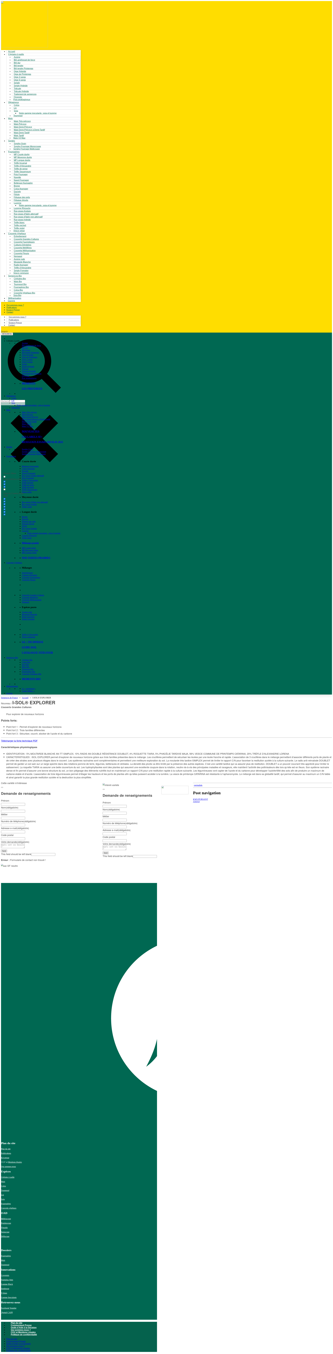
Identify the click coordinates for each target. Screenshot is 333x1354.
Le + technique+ (28, 689)
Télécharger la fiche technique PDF (19, 740)
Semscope (5, 1232)
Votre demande (117, 843)
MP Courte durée (29, 548)
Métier (106, 816)
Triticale (25, 369)
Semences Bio (12, 657)
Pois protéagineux (21, 99)
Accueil (25, 698)
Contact (10, 312)
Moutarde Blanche (29, 614)
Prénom (107, 802)
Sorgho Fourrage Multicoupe (26, 149)
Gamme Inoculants (9, 1297)
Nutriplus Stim (7, 1280)
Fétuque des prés (29, 521)
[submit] (104, 789)
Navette (25, 471)
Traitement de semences (25, 94)
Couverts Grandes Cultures (33, 595)
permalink (198, 785)
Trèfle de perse (28, 485)
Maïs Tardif (26, 424)
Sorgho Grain (27, 449)
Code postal (109, 837)
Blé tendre (26, 350)
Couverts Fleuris (28, 580)
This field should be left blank (118, 856)
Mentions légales (15, 1162)
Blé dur (25, 348)
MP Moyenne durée (30, 550)
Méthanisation (12, 686)
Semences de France (9, 698)
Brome (24, 517)
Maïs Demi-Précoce (30, 417)
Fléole (24, 526)
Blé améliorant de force (24, 60)
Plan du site (6, 1149)
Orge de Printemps (29, 357)
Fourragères (11, 456)
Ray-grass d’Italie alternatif (33, 476)
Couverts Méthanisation (31, 600)
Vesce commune (28, 637)
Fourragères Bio (28, 672)
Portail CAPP (7, 1312)
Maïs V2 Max (19, 138)
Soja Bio (25, 664)
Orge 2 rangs (27, 359)
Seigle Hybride (28, 366)
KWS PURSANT (200, 799)
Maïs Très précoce (29, 412)
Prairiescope (6, 1223)
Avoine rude (27, 612)
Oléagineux (11, 396)
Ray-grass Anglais (29, 528)
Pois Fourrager (28, 478)
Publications (6, 1153)
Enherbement (27, 573)
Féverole (25, 376)
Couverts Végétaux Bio (24, 293)
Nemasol (25, 602)
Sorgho (11, 141)
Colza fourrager (28, 469)
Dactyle (25, 519)
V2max (4, 1293)
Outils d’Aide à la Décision (24, 1327)
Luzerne (25, 531)
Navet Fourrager (28, 473)
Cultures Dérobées (29, 575)
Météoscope (6, 1219)
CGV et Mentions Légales (23, 1332)
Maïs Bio (25, 667)
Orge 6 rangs (27, 362)
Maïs (10, 118)
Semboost (5, 1289)
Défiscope (5, 1236)
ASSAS (196, 802)
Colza (13, 398)
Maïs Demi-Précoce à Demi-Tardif (36, 419)
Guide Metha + (28, 691)
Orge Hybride (27, 355)
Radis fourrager (28, 617)
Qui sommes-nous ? (21, 1330)
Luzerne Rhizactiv (29, 535)
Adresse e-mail (117, 830)
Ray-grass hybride (29, 504)
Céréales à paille (7, 1177)
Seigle (24, 364)
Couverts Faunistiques (31, 577)
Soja (16, 111)
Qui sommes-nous (8, 1166)
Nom (111, 809)
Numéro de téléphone (120, 823)
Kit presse (5, 1158)
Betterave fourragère (23, 183)
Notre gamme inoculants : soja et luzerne (38, 113)
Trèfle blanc (27, 538)
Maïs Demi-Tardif (29, 422)
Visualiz (4, 1227)
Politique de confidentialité (24, 1334)
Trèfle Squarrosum (29, 490)
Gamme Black (7, 1284)
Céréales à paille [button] (13, 341)
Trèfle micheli (27, 483)
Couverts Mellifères (30, 597)
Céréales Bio (27, 660)
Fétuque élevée (28, 524)
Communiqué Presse (21, 1325)
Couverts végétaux (8, 1208)
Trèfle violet (27, 507)
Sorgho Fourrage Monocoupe (34, 452)
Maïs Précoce (27, 414)
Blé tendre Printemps (30, 352)
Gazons (9, 693)
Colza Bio (26, 662)
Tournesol (18, 116)
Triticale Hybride (29, 371)
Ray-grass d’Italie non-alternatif (35, 502)
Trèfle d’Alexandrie (30, 480)
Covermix (5, 1275)
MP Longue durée (29, 553)
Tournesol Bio (28, 669)
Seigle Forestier (28, 619)
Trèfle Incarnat (28, 487)
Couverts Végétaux (14, 563)
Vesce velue (27, 492)
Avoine (25, 343)
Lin (12, 400)
